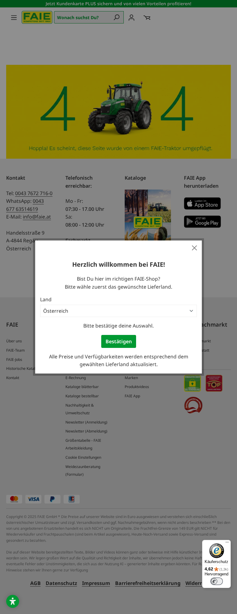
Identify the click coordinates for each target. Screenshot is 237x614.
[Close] (194, 248)
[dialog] (118, 307)
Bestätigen (119, 341)
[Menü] (227, 543)
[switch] (216, 581)
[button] (12, 601)
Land (46, 299)
